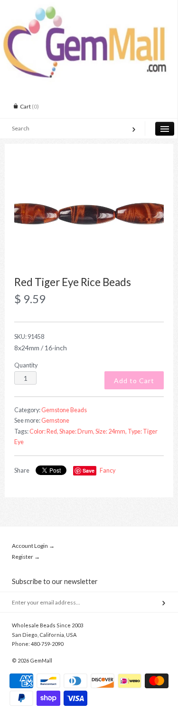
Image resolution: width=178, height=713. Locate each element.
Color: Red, (43, 431)
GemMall (41, 660)
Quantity (25, 365)
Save (88, 470)
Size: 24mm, (111, 431)
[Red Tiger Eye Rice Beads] (89, 215)
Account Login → (33, 545)
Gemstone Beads (64, 410)
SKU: (29, 336)
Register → (26, 556)
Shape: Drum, (76, 431)
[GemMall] (89, 8)
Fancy (107, 470)
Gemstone (55, 420)
